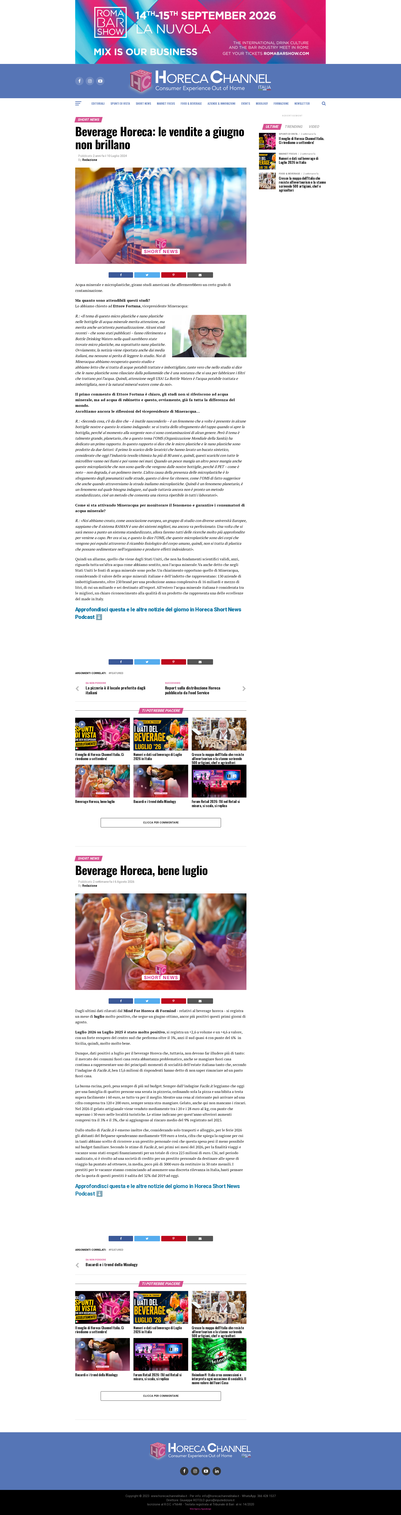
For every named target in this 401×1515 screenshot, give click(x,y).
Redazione (89, 160)
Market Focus (166, 103)
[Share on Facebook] (121, 275)
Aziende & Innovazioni (221, 103)
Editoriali (98, 103)
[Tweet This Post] (147, 275)
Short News (143, 103)
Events (245, 103)
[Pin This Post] (173, 275)
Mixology (262, 103)
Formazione (281, 103)
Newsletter (302, 103)
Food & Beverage (191, 103)
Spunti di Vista (120, 103)
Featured (116, 673)
